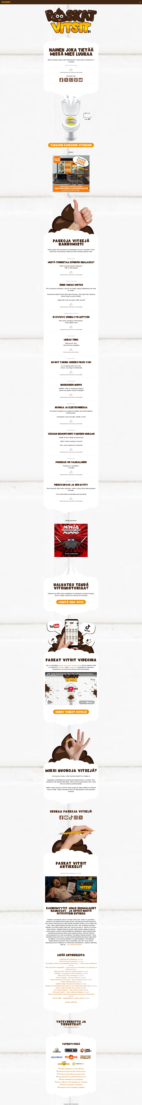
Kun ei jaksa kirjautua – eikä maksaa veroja (68, 990)
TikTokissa (61, 667)
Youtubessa (72, 667)
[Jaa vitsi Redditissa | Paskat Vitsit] (81, 81)
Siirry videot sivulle (71, 712)
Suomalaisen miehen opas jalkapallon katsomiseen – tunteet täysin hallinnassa (71, 963)
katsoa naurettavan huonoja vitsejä (70, 665)
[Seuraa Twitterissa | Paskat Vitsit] (81, 818)
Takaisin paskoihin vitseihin (71, 145)
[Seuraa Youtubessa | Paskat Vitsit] (66, 818)
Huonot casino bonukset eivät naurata (68, 988)
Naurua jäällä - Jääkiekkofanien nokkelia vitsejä (68, 998)
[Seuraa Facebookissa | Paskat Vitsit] (61, 818)
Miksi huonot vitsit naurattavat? (68, 975)
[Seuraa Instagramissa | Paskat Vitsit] (76, 818)
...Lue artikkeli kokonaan (74, 944)
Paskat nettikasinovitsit (68, 982)
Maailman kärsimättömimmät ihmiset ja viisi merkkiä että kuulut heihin (68, 986)
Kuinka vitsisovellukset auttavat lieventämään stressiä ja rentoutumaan (71, 994)
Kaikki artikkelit (71, 1002)
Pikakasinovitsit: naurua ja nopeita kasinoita (68, 971)
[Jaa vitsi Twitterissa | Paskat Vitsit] (66, 81)
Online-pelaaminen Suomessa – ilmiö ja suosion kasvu (68, 979)
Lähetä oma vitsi (71, 602)
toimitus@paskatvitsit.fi (71, 1027)
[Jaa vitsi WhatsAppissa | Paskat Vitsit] (71, 81)
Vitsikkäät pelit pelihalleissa (68, 959)
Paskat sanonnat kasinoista (68, 961)
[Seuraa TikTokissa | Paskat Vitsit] (71, 818)
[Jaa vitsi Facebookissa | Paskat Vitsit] (61, 81)
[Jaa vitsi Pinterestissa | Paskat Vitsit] (76, 81)
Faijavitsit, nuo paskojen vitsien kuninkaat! (68, 973)
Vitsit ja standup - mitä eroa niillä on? (68, 977)
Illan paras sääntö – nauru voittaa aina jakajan (68, 992)
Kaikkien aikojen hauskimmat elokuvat (68, 984)
